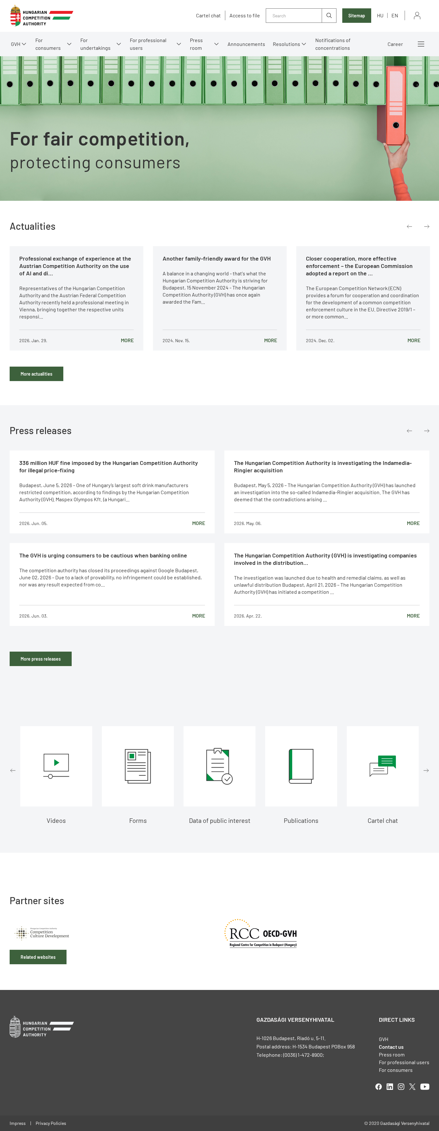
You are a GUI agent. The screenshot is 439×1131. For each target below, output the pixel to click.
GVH (15, 44)
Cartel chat (208, 15)
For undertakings (95, 44)
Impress (18, 1123)
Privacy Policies (51, 1123)
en (394, 15)
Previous (409, 226)
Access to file (244, 15)
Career (395, 44)
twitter (412, 1086)
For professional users (148, 44)
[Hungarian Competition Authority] (42, 15)
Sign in (417, 15)
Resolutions (286, 44)
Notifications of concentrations (333, 44)
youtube (424, 1086)
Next (427, 226)
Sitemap (356, 15)
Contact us (391, 1047)
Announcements (246, 44)
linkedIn (390, 1086)
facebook (378, 1086)
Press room (196, 44)
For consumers (396, 1070)
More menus (421, 44)
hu (380, 15)
